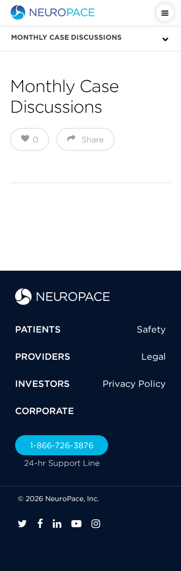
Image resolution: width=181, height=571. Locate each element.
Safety (151, 329)
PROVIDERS (42, 356)
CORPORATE (44, 411)
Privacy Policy (134, 383)
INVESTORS (42, 383)
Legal (153, 356)
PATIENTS (38, 329)
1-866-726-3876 (62, 445)
